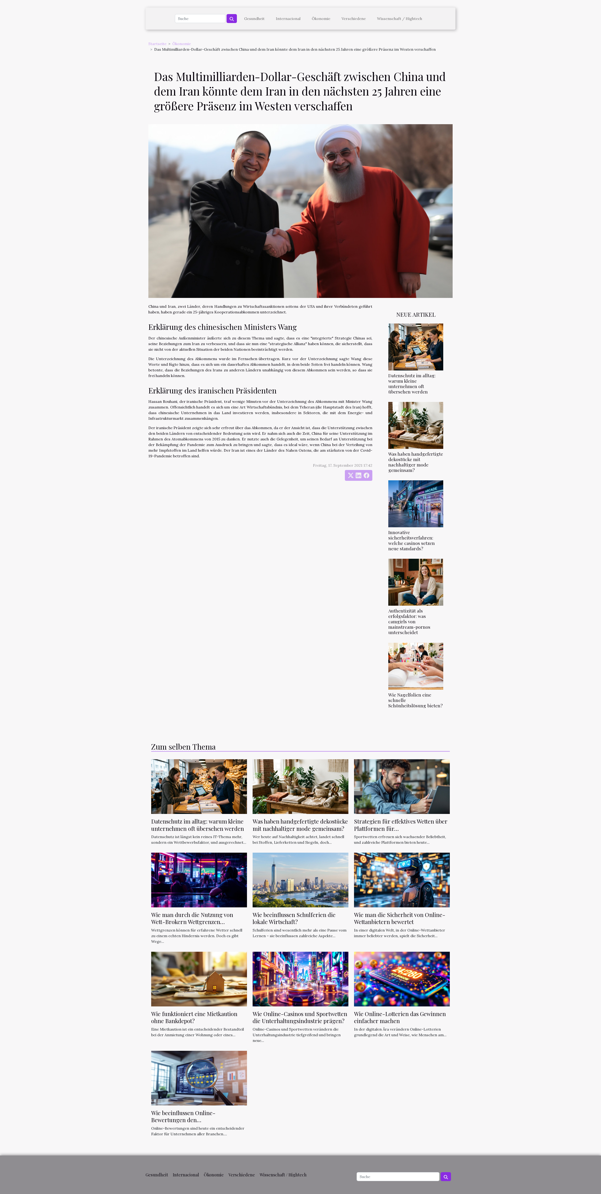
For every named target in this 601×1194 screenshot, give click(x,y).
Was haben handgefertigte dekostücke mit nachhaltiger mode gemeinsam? (415, 462)
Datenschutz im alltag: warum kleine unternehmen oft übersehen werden (411, 383)
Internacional (288, 18)
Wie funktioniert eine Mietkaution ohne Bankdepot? (194, 1017)
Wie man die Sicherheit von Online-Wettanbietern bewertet (399, 918)
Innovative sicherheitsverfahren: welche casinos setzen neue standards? (411, 540)
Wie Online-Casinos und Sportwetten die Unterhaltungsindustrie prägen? (300, 1017)
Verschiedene (354, 18)
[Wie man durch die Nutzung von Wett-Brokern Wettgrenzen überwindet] (199, 879)
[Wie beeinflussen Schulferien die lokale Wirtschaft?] (300, 879)
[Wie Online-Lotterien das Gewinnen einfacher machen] (402, 978)
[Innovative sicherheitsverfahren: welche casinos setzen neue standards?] (415, 503)
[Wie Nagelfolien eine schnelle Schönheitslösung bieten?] (415, 665)
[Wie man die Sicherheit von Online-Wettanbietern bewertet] (402, 879)
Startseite (157, 43)
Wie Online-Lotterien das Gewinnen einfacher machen (400, 1017)
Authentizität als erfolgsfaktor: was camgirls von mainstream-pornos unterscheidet (409, 621)
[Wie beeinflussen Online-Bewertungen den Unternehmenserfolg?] (199, 1077)
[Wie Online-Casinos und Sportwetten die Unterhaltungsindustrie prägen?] (300, 978)
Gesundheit (254, 18)
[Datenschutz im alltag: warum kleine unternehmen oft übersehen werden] (415, 346)
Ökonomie (321, 18)
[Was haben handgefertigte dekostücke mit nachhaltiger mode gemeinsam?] (415, 425)
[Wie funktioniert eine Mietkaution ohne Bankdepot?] (199, 978)
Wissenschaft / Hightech (399, 18)
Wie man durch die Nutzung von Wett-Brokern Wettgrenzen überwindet (192, 922)
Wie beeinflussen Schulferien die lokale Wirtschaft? (294, 918)
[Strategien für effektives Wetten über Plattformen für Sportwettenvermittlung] (402, 786)
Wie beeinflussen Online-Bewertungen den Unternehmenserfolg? (183, 1120)
